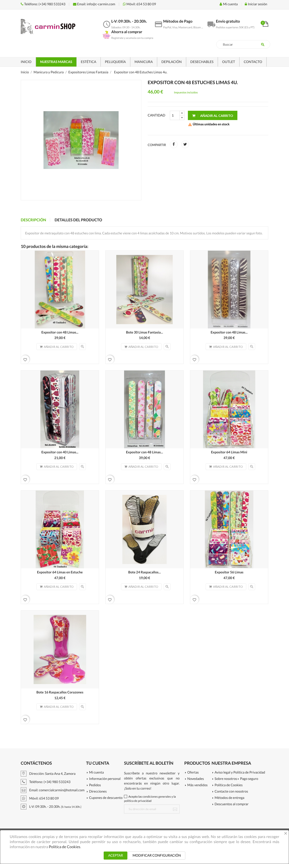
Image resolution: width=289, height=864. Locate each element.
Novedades (195, 779)
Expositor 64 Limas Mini (229, 452)
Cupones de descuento (105, 798)
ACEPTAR (115, 855)
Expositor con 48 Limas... (59, 332)
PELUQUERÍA (115, 62)
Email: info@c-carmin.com (95, 4)
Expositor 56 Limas (229, 572)
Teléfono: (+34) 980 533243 (44, 4)
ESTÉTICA (88, 62)
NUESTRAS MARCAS (56, 62)
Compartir (174, 144)
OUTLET (228, 62)
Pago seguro (249, 779)
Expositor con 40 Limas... (59, 452)
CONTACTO (253, 62)
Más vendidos (197, 785)
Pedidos (95, 785)
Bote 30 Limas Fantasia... (144, 332)
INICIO (26, 62)
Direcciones (98, 791)
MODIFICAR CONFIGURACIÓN (156, 855)
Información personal (105, 779)
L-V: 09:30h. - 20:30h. (55, 807)
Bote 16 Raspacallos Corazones (59, 692)
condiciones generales (156, 796)
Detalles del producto (78, 220)
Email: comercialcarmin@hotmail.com (56, 790)
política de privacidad (137, 800)
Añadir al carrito (216, 115)
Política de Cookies (228, 785)
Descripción (33, 220)
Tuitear (185, 144)
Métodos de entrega (229, 798)
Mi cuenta (96, 772)
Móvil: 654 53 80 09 (141, 4)
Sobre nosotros (226, 779)
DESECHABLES (201, 62)
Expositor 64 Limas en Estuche (60, 572)
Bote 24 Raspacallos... (144, 572)
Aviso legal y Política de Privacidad (240, 772)
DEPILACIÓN (171, 62)
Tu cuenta (97, 763)
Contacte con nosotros (231, 791)
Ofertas (193, 772)
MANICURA (144, 62)
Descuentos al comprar (231, 804)
